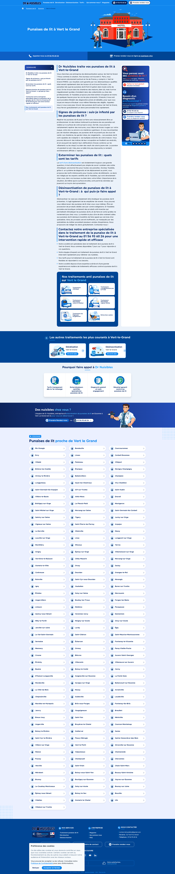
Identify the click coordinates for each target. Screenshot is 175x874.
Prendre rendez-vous (121, 844)
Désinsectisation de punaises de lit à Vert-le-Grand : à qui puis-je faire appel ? (38, 91)
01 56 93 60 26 (53, 56)
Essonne (41, 8)
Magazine (105, 2)
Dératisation (60, 2)
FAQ (91, 837)
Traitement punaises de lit (69, 832)
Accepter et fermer (51, 868)
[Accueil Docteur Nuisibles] (32, 2)
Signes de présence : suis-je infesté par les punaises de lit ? (38, 79)
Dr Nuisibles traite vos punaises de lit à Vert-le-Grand (38, 73)
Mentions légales (89, 872)
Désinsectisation (72, 2)
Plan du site (102, 872)
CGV (96, 872)
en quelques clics (145, 56)
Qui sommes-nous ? (93, 2)
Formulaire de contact (89, 844)
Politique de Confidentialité (42, 863)
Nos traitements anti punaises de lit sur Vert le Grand (38, 108)
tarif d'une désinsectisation (70, 163)
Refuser (35, 868)
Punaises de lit (48, 2)
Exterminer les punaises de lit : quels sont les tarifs (38, 84)
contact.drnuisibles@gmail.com (130, 832)
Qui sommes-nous (96, 835)
